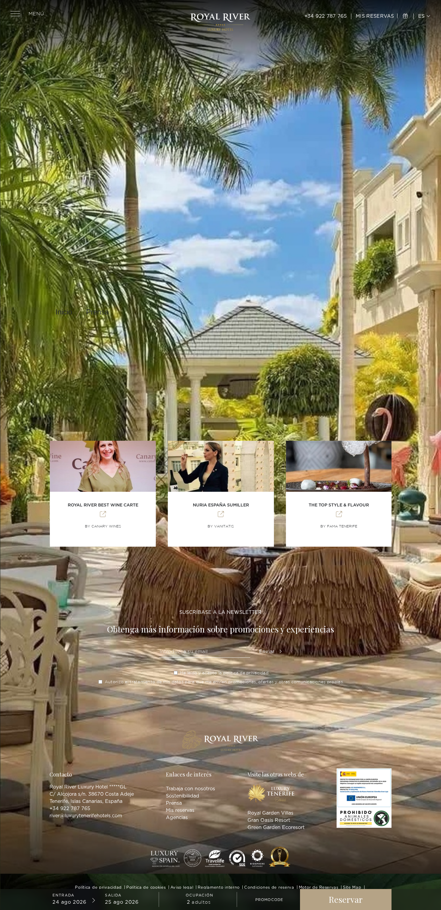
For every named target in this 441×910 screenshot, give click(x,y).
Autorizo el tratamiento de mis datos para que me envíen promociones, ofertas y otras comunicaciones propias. (224, 682)
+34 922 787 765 (325, 16)
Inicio (64, 312)
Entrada (63, 895)
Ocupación (199, 895)
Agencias (177, 817)
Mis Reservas (376, 16)
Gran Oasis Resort (269, 820)
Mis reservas (180, 810)
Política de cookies (146, 888)
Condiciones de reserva (269, 888)
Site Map (352, 888)
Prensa (97, 312)
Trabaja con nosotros (190, 788)
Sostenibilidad (182, 796)
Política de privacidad (98, 888)
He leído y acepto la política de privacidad (224, 673)
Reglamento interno (219, 888)
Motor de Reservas (318, 888)
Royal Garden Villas (270, 813)
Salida (113, 895)
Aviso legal (182, 888)
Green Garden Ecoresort (276, 827)
